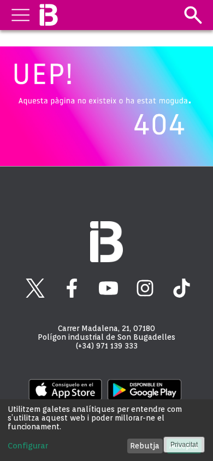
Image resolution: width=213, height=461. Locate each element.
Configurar (28, 446)
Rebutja (144, 445)
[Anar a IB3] (48, 15)
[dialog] (106, 430)
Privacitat (184, 444)
